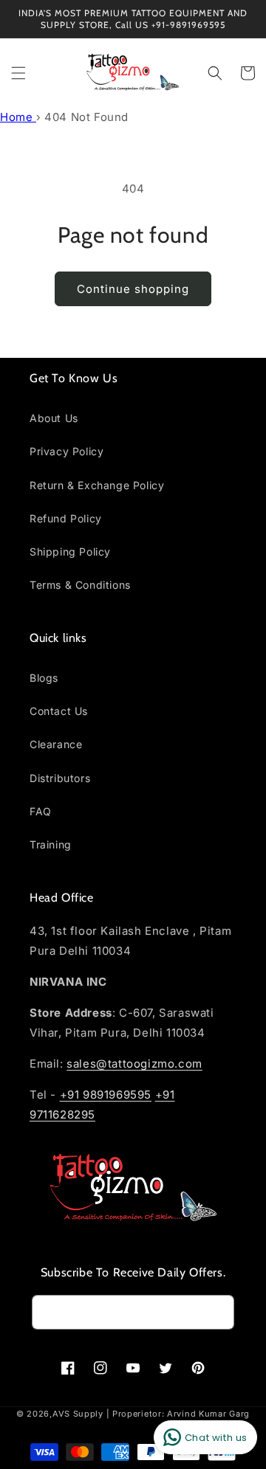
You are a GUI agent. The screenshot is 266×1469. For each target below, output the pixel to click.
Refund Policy (66, 518)
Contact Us (59, 711)
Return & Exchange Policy (97, 485)
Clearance (56, 744)
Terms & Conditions (80, 584)
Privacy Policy (66, 451)
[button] (18, 73)
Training (51, 844)
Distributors (60, 778)
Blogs (44, 677)
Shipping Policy (70, 551)
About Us (54, 418)
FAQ (41, 811)
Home (18, 117)
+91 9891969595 (105, 1095)
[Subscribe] (217, 1312)
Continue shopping (133, 289)
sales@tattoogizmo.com (134, 1064)
